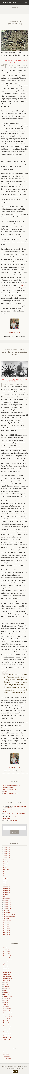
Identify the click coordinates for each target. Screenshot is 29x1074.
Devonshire (6, 791)
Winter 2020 (6, 924)
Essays (5, 865)
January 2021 (6, 1035)
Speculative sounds (8, 787)
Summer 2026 (7, 908)
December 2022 (7, 1012)
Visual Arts (6, 922)
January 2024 (6, 990)
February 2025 (7, 972)
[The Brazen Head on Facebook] (14, 1072)
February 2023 (7, 1008)
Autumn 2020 (6, 847)
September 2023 (7, 996)
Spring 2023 (6, 888)
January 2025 (6, 974)
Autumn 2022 (6, 851)
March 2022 (6, 1023)
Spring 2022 (6, 886)
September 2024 (7, 978)
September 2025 (7, 960)
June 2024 (5, 984)
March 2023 (6, 1006)
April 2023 (6, 1004)
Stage (4, 896)
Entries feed (6, 1054)
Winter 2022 (6, 928)
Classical (5, 861)
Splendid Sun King (14, 24)
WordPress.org (7, 1058)
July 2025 (5, 964)
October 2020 (7, 1039)
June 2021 (5, 1031)
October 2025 (6, 958)
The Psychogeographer (9, 916)
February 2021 (7, 1033)
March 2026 (6, 951)
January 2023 (6, 1010)
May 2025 (5, 966)
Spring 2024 (6, 890)
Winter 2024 (6, 932)
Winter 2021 (6, 926)
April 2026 (6, 949)
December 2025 (7, 955)
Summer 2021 (6, 898)
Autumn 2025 (6, 857)
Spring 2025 (6, 892)
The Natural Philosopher (9, 914)
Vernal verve (14, 820)
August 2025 (6, 962)
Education (5, 863)
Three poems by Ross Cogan (10, 793)
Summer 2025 (7, 906)
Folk (4, 872)
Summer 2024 (7, 904)
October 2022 (6, 1014)
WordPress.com (18, 1068)
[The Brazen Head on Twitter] (16, 1072)
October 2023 (6, 994)
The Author (6, 910)
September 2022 (7, 1016)
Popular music (7, 876)
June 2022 (6, 1020)
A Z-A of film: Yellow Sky (9, 789)
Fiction (5, 867)
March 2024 (6, 988)
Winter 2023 (6, 930)
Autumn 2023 (6, 853)
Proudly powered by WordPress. (12, 1066)
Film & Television (7, 870)
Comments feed (7, 1056)
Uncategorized (7, 920)
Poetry (5, 874)
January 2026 (6, 953)
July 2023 (5, 1000)
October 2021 (6, 1029)
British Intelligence (8, 859)
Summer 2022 (7, 900)
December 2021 (7, 1027)
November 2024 (7, 976)
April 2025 (6, 968)
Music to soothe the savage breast (11, 785)
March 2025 (6, 970)
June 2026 (6, 947)
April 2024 (6, 986)
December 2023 (7, 992)
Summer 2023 (7, 902)
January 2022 (6, 1025)
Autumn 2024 (6, 855)
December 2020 (7, 1037)
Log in (5, 1052)
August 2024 (6, 980)
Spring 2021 (6, 884)
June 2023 (5, 1002)
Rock (4, 882)
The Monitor (6, 912)
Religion (5, 878)
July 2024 (5, 982)
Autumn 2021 (6, 849)
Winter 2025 (6, 935)
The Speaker (6, 918)
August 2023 (6, 998)
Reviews (5, 880)
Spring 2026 (6, 894)
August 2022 (6, 1018)
